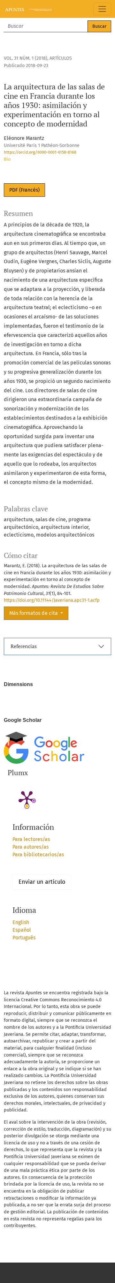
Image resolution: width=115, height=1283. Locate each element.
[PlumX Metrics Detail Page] (27, 798)
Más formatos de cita (34, 613)
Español (21, 930)
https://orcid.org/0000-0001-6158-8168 (40, 152)
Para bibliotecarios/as (38, 855)
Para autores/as (30, 847)
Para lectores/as (31, 839)
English (20, 922)
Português (23, 938)
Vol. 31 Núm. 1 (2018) (25, 58)
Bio (7, 159)
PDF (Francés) (24, 190)
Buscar (99, 26)
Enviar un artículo (42, 881)
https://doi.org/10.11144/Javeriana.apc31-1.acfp (52, 600)
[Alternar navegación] (102, 9)
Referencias (24, 646)
